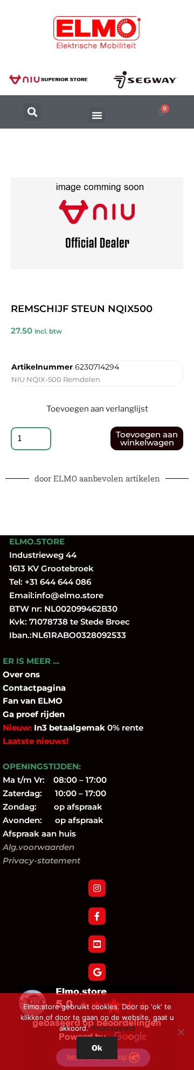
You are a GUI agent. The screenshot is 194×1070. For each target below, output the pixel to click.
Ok (97, 1047)
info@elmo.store (68, 595)
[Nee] (180, 1031)
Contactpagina (34, 688)
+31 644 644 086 (58, 582)
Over (14, 674)
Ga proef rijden (34, 714)
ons (32, 674)
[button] (32, 112)
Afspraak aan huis (39, 833)
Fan (10, 701)
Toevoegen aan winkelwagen (147, 438)
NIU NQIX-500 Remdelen (55, 379)
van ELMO (40, 701)
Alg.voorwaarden (38, 847)
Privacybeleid (113, 1028)
